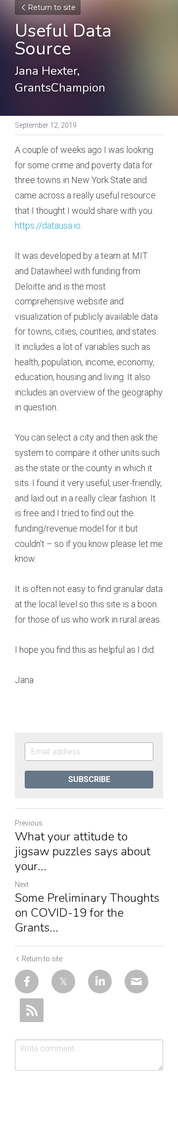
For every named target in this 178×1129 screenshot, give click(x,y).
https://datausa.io (48, 225)
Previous (29, 823)
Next (22, 884)
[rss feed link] (32, 1010)
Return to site (52, 7)
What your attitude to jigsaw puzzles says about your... (82, 851)
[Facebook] (27, 981)
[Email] (136, 981)
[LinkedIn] (100, 981)
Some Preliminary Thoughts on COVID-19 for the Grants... (87, 912)
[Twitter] (63, 981)
